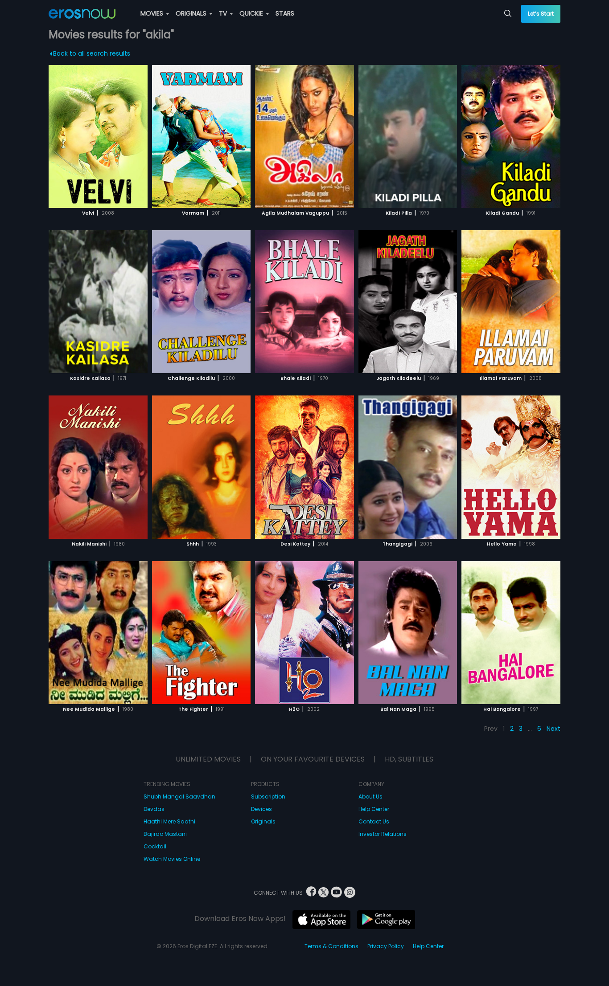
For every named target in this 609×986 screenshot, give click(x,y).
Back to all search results (91, 53)
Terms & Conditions (331, 946)
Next (553, 728)
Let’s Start (541, 13)
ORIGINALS (192, 13)
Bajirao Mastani (165, 834)
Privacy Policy (385, 946)
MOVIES (152, 13)
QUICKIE (252, 13)
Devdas (154, 809)
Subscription (268, 796)
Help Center (373, 809)
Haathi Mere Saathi (169, 821)
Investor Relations (382, 834)
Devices (261, 809)
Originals (263, 821)
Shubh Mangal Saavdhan (179, 796)
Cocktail (155, 846)
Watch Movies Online (172, 859)
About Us (370, 796)
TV (224, 13)
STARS (285, 13)
